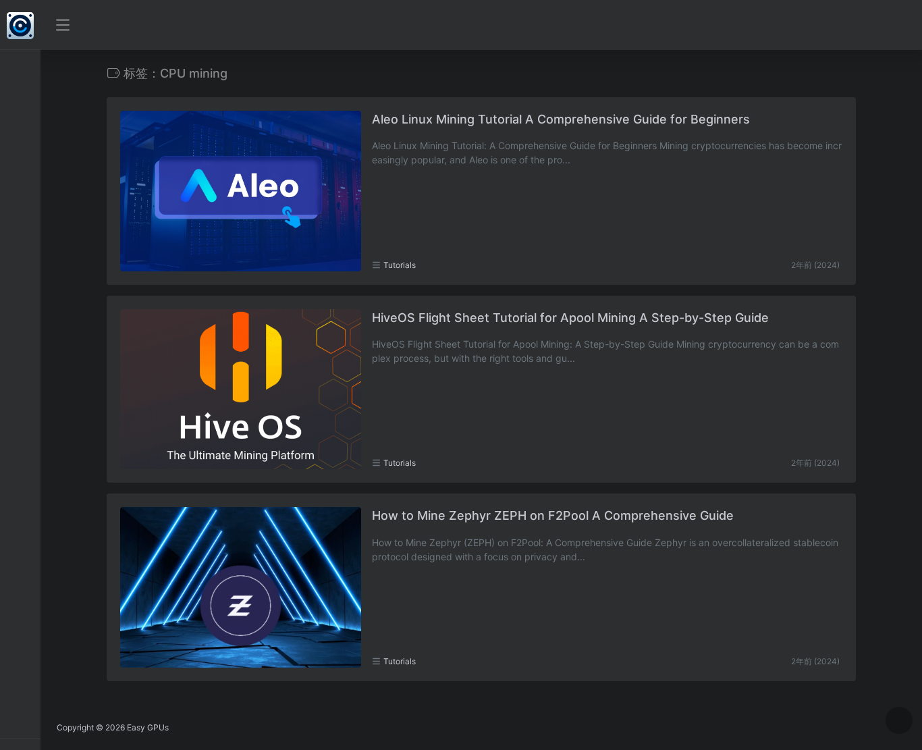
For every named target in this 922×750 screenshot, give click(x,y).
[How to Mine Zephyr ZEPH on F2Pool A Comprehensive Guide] (240, 587)
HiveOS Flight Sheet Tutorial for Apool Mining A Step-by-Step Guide (570, 318)
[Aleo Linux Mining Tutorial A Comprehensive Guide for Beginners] (240, 191)
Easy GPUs (148, 727)
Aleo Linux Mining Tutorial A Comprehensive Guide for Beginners (561, 119)
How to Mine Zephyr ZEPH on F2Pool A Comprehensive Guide (553, 515)
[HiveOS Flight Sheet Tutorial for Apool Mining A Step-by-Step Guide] (240, 389)
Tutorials (399, 265)
